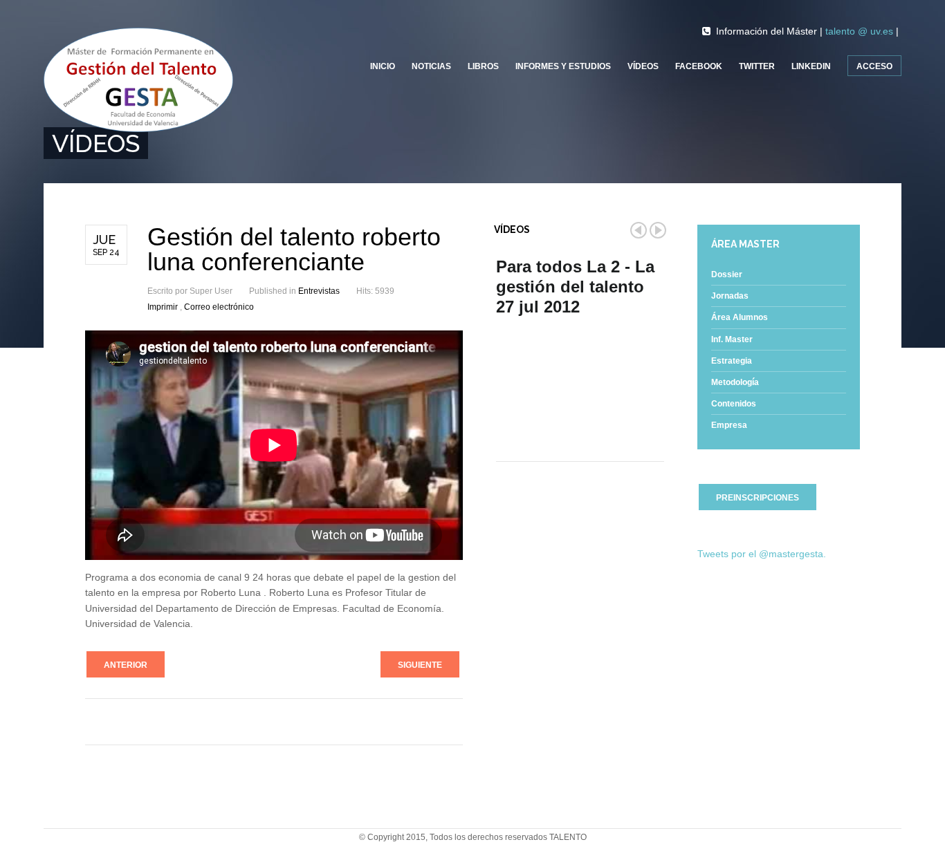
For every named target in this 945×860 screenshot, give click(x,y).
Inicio (382, 66)
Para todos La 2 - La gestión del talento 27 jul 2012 (575, 286)
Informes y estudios (563, 66)
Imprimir (163, 307)
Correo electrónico (219, 307)
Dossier (726, 274)
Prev (638, 230)
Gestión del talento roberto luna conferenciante (294, 249)
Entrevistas (319, 291)
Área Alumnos (739, 317)
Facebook (698, 66)
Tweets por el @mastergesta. (761, 553)
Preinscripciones (757, 498)
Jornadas (730, 296)
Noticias (431, 66)
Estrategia (731, 361)
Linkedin (811, 66)
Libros (483, 66)
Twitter (757, 66)
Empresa (729, 425)
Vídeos (643, 66)
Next (658, 230)
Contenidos (733, 404)
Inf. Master (732, 339)
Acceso (874, 66)
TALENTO (568, 837)
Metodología (735, 382)
